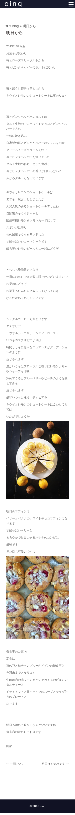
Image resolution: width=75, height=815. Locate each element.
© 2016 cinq (37, 806)
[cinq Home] (6, 26)
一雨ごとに (17, 763)
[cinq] (13, 4)
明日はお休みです (53, 763)
